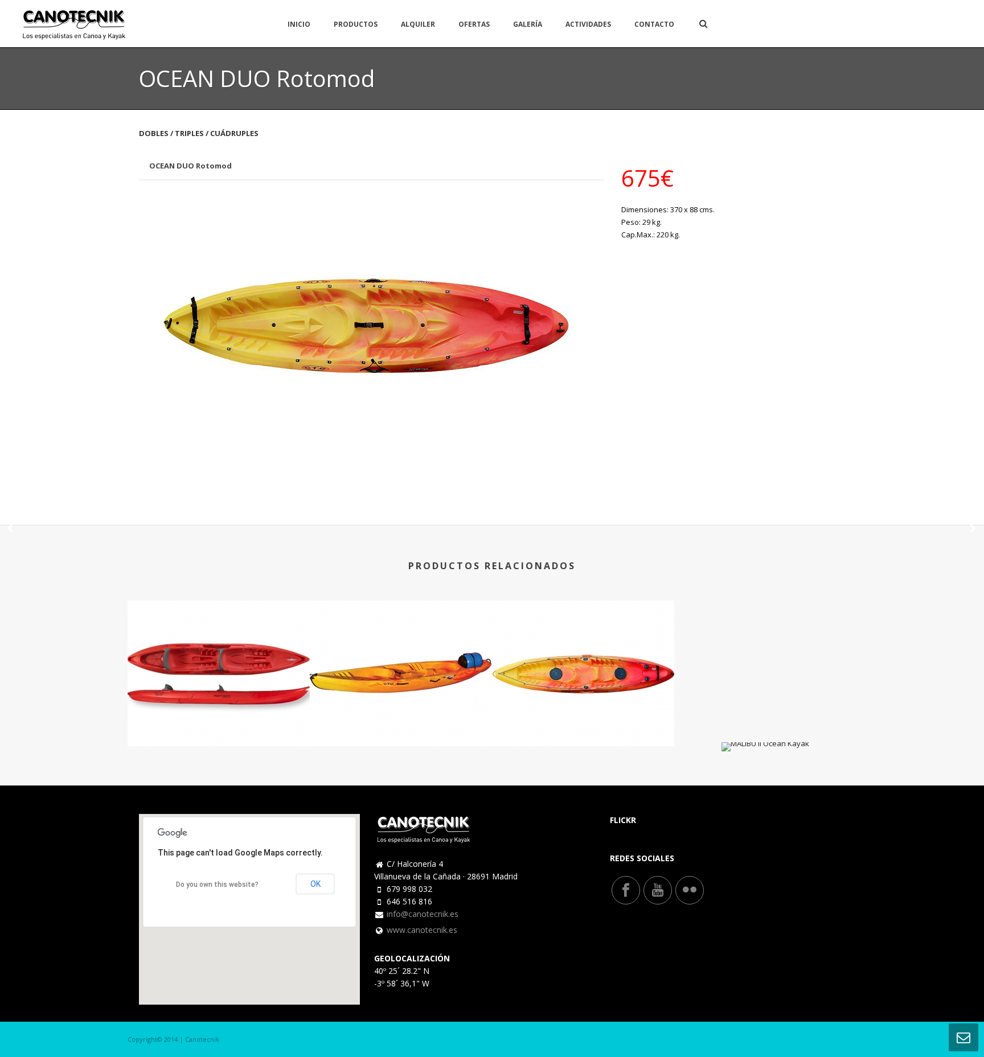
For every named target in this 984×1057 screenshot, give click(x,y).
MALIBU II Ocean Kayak (766, 720)
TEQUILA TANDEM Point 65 (218, 715)
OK (315, 884)
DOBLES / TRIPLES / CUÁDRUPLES (199, 133)
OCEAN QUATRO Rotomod (583, 715)
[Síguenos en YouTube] (657, 890)
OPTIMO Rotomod (401, 715)
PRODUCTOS (356, 24)
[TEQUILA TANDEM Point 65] (218, 629)
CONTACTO (654, 24)
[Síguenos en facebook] (626, 890)
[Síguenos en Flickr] (689, 890)
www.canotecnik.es (422, 930)
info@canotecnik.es (422, 914)
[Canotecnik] (74, 23)
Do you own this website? (217, 885)
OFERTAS (474, 24)
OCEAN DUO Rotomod (190, 166)
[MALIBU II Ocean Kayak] (972, 529)
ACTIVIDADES (588, 24)
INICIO (299, 24)
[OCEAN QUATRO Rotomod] (583, 629)
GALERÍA (527, 24)
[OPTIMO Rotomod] (401, 629)
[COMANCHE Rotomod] (11, 529)
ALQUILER (418, 24)
